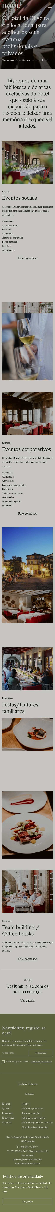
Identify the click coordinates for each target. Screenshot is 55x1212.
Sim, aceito (27, 1201)
